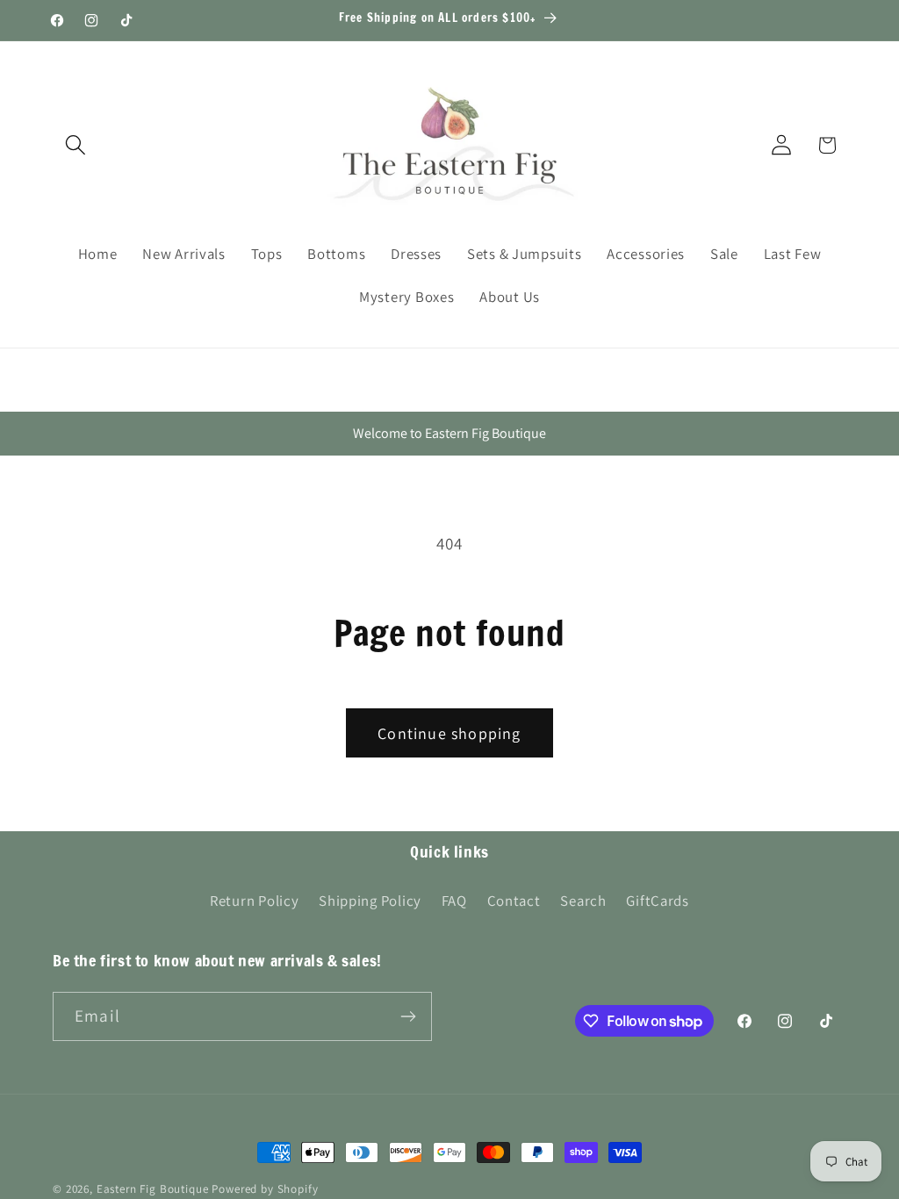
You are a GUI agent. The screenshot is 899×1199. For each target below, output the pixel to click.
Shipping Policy (370, 900)
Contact (514, 900)
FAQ (454, 900)
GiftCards (657, 900)
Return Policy (254, 900)
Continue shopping (449, 733)
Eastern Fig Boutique (153, 1188)
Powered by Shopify (265, 1188)
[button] (76, 145)
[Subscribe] (408, 1016)
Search (583, 900)
